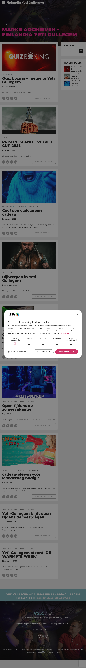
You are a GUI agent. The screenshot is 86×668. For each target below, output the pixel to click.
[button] (17, 352)
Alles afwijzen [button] (43, 352)
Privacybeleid (65, 333)
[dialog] (43, 334)
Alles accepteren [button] (66, 352)
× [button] (77, 314)
